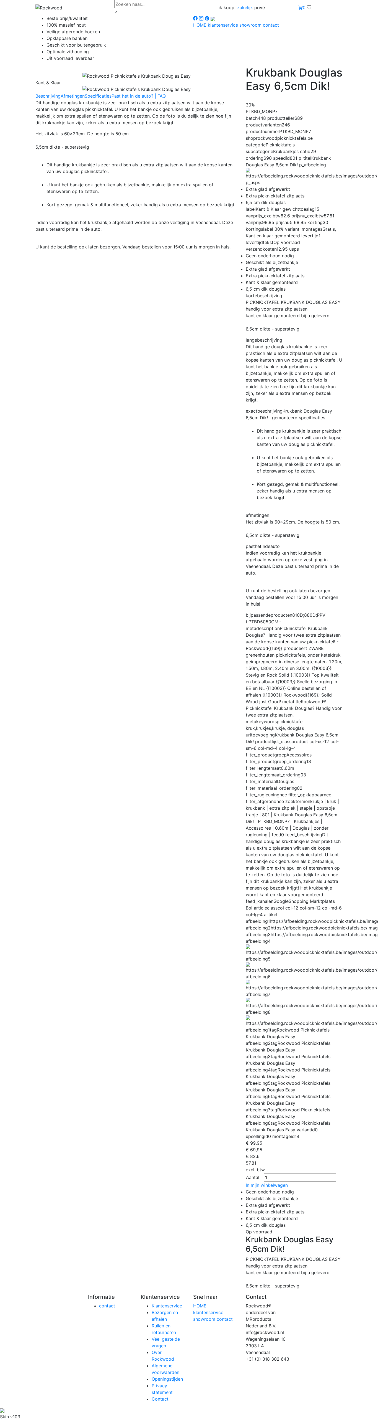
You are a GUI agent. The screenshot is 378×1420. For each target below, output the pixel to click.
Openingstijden (167, 1379)
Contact (160, 1399)
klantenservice (223, 25)
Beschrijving (48, 96)
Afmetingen (73, 96)
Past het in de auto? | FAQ (139, 96)
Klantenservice (167, 1306)
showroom (251, 25)
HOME (200, 25)
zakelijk (245, 7)
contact (271, 25)
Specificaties (98, 96)
